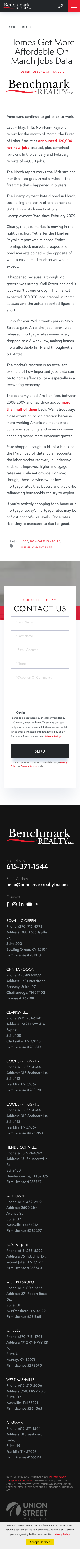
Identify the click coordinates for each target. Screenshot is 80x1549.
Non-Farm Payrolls (45, 541)
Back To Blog (19, 27)
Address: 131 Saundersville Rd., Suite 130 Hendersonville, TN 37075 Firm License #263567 (27, 1170)
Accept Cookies (40, 1542)
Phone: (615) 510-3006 (24, 1385)
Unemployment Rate (36, 547)
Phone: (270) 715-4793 (24, 926)
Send (40, 751)
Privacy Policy (53, 736)
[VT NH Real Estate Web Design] (26, 1511)
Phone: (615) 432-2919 (24, 1201)
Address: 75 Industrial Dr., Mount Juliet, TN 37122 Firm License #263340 (26, 1262)
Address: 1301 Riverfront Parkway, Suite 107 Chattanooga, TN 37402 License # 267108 (25, 990)
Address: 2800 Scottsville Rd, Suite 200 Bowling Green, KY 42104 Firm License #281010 (26, 944)
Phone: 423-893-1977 (23, 975)
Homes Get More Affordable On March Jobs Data (42, 51)
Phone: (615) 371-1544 (23, 1067)
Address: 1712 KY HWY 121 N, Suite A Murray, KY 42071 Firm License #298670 (27, 1354)
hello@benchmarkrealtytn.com (37, 884)
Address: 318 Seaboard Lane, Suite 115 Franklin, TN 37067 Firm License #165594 (24, 1446)
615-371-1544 (27, 866)
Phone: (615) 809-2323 (24, 1288)
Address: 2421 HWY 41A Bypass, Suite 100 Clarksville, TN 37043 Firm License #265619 (25, 1035)
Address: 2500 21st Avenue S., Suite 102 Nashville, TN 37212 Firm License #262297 (24, 1219)
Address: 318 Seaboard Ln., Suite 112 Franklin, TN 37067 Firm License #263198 (27, 1081)
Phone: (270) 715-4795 (24, 1336)
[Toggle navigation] (74, 6)
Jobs (24, 541)
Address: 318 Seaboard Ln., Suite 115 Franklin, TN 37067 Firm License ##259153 (27, 1124)
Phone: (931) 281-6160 (23, 1018)
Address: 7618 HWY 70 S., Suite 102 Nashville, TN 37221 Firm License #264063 (26, 1400)
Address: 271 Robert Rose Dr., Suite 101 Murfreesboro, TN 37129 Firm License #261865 (26, 1305)
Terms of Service (29, 766)
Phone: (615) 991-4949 (24, 1153)
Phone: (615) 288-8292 (24, 1250)
